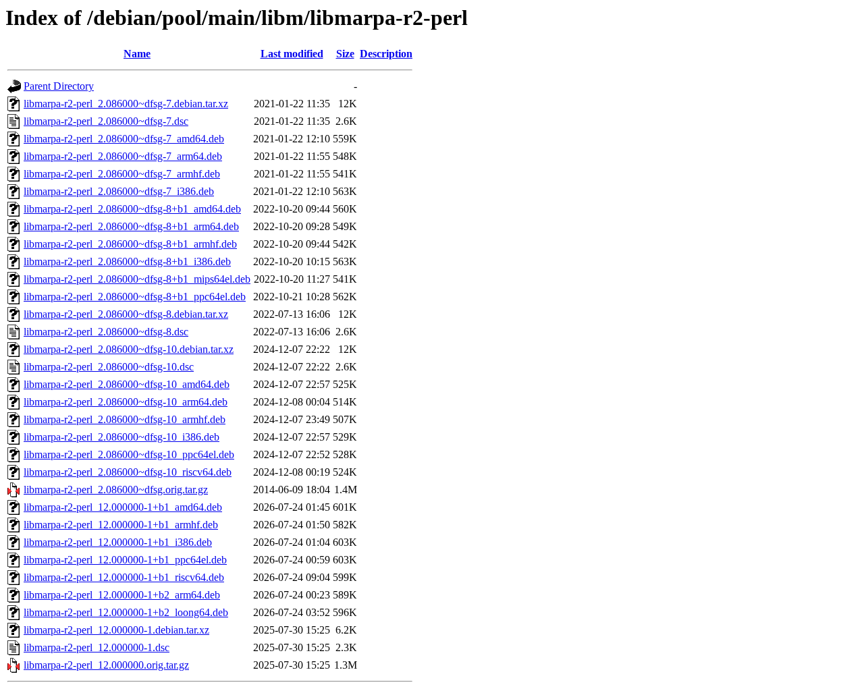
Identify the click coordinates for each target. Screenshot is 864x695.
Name (137, 53)
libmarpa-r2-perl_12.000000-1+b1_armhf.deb (121, 524)
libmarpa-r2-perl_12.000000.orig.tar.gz (106, 665)
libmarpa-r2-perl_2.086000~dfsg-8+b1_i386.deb (127, 261)
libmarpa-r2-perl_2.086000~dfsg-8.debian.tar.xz (126, 314)
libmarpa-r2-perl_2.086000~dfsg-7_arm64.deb (123, 156)
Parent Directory (59, 86)
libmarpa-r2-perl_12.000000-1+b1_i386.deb (118, 542)
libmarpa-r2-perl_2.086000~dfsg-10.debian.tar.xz (129, 349)
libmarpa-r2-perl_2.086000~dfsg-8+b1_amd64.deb (132, 209)
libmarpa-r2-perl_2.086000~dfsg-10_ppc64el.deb (129, 454)
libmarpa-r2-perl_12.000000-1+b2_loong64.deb (126, 612)
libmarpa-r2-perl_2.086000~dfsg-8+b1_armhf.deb (130, 244)
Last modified (292, 53)
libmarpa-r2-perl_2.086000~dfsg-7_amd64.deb (124, 138)
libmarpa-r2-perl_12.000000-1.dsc (96, 647)
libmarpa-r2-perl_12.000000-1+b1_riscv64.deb (124, 577)
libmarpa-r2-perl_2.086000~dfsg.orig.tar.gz (116, 489)
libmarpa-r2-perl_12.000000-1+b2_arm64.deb (122, 595)
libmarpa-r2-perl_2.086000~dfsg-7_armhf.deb (122, 173)
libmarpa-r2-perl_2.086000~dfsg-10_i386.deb (121, 437)
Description (386, 53)
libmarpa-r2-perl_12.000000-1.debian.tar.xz (116, 630)
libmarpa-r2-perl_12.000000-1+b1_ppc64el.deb (125, 559)
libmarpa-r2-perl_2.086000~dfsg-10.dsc (109, 366)
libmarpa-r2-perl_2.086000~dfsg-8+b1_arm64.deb (131, 226)
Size (345, 53)
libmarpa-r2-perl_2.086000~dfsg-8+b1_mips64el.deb (137, 279)
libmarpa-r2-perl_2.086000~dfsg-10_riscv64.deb (128, 472)
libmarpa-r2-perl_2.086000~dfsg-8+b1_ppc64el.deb (135, 296)
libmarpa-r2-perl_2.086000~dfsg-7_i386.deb (119, 191)
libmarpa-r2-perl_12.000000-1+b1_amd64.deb (123, 507)
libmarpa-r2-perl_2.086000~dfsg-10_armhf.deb (124, 419)
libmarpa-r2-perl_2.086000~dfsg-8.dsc (106, 331)
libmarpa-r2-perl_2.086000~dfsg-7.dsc (106, 121)
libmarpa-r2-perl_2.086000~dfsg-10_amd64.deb (127, 384)
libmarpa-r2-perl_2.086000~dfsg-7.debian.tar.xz (126, 103)
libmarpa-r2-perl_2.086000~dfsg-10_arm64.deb (125, 402)
